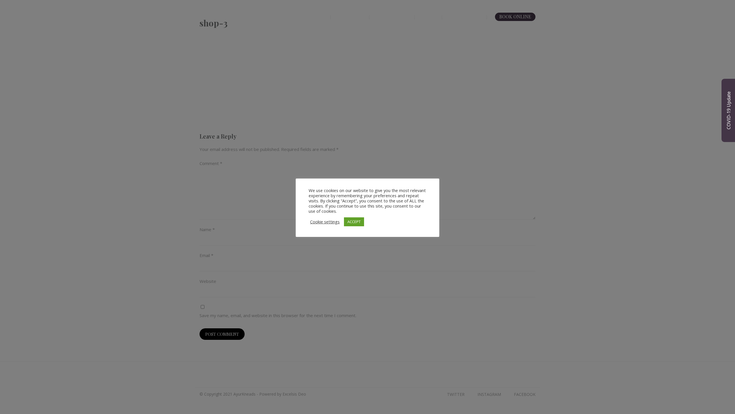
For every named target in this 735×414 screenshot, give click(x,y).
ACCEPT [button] (354, 221)
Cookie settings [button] (325, 221)
